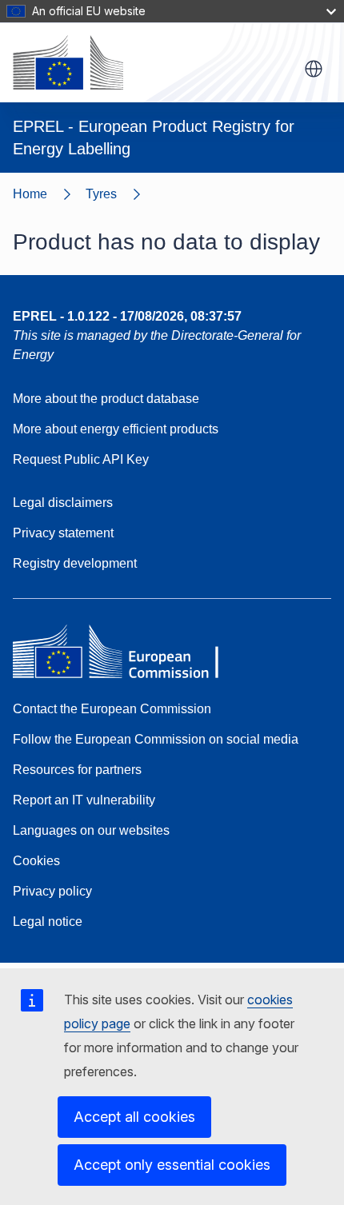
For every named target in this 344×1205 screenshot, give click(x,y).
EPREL (127, 316)
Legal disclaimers (63, 502)
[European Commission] (68, 62)
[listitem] (120, 194)
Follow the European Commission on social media (155, 739)
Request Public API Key (81, 459)
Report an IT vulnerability (84, 800)
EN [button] (313, 68)
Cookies (36, 861)
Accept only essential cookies (172, 1164)
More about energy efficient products (115, 429)
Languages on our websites (91, 830)
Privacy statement (63, 533)
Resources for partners (77, 769)
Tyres (101, 194)
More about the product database (106, 398)
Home (30, 194)
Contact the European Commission (112, 709)
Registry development (75, 563)
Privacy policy (52, 891)
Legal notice (47, 921)
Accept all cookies (134, 1116)
